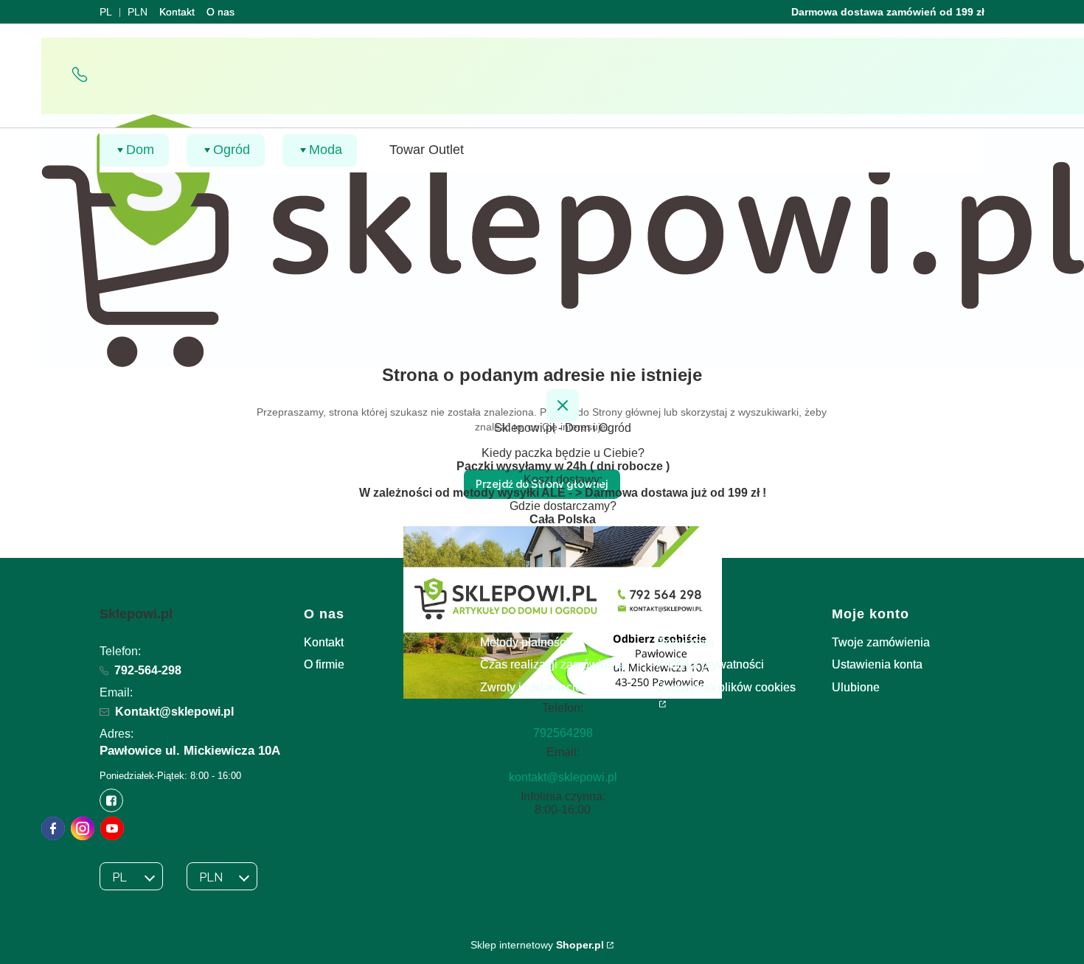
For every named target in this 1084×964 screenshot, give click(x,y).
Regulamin (685, 642)
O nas (220, 12)
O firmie (324, 664)
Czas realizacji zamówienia (552, 664)
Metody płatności (524, 642)
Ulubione (856, 687)
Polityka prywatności (710, 664)
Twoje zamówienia (881, 642)
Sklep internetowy (537, 945)
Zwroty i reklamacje (531, 687)
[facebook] (53, 828)
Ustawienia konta (877, 664)
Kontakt (177, 12)
